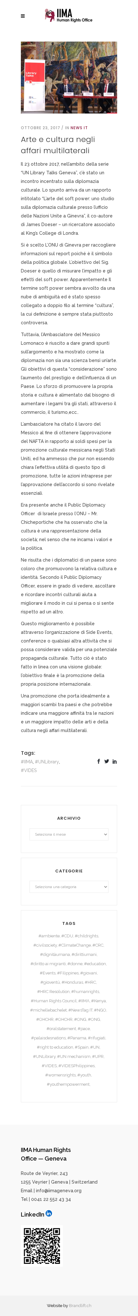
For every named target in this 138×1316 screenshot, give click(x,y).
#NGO (100, 1010)
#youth (84, 1075)
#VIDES (29, 770)
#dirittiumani (84, 954)
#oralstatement (61, 1028)
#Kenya (98, 1000)
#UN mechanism (74, 1056)
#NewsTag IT (80, 1010)
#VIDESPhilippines (76, 1065)
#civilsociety (45, 945)
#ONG (80, 1019)
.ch (88, 1305)
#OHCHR (45, 1019)
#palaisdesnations (48, 1038)
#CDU (67, 936)
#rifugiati (96, 1038)
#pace (84, 1028)
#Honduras (72, 982)
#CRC (97, 945)
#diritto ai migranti (48, 963)
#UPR (98, 1056)
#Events (48, 973)
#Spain (82, 1047)
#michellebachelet (48, 1010)
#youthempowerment (68, 1084)
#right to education (55, 1047)
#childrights (86, 936)
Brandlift (77, 1305)
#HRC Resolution (53, 991)
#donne (74, 963)
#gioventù (50, 982)
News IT (79, 127)
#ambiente (49, 936)
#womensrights (60, 1075)
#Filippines (68, 973)
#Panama (76, 1038)
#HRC (90, 982)
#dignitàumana (55, 954)
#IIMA (27, 761)
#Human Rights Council (54, 1000)
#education (95, 963)
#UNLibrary (47, 761)
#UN (94, 1047)
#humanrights (85, 991)
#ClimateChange (74, 945)
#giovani (88, 973)
